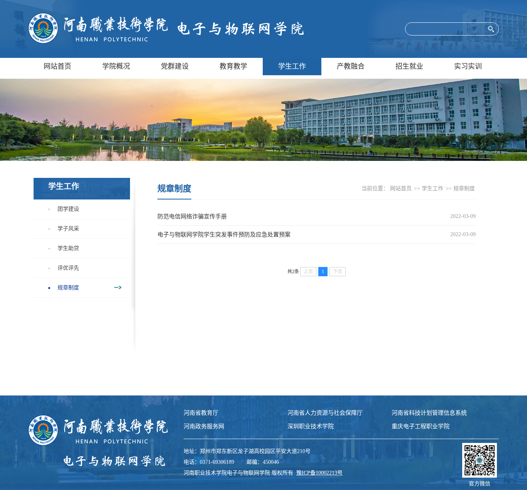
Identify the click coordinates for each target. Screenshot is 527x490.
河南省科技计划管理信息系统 (429, 413)
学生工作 (292, 66)
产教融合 (351, 66)
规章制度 (68, 288)
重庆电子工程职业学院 (420, 426)
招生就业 (409, 66)
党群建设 (175, 66)
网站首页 (57, 66)
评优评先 (68, 268)
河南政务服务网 (204, 426)
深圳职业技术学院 (310, 426)
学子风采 (68, 228)
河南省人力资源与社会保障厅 (325, 413)
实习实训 (468, 66)
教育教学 (233, 66)
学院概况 (116, 66)
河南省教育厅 (201, 413)
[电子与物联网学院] (166, 29)
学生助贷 (68, 248)
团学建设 (68, 209)
